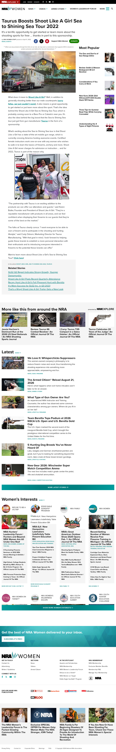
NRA (72, 546)
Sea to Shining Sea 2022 (37, 264)
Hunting (42, 460)
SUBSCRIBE (13, 639)
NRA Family (75, 508)
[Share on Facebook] (35, 40)
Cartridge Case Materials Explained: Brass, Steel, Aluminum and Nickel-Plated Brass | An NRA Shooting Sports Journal (100, 557)
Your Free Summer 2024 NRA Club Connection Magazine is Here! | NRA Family (43, 549)
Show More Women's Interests (70, 607)
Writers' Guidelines (8, 669)
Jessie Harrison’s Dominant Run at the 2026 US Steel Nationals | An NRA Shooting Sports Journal (14, 334)
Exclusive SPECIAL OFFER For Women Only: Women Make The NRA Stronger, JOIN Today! (43, 728)
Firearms (39, 374)
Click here (18, 258)
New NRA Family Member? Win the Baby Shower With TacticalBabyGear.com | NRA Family (71, 563)
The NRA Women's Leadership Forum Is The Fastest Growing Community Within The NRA (14, 729)
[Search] (112, 9)
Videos (42, 9)
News (30, 9)
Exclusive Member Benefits (98, 666)
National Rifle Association (68, 545)
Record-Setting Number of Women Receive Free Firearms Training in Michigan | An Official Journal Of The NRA (101, 538)
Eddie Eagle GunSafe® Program (46, 508)
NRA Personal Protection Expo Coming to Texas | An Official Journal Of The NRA (14, 576)
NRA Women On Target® (19, 597)
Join (24, 2)
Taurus (44, 120)
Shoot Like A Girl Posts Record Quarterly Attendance (34, 279)
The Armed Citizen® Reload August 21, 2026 (51, 381)
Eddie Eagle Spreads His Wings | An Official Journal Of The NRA (43, 569)
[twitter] (41, 40)
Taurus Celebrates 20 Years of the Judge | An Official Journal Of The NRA (100, 333)
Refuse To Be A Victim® (19, 508)
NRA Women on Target (68, 676)
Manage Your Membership (98, 673)
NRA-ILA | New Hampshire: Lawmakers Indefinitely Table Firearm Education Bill (41, 533)
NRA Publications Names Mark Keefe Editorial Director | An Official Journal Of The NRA (72, 575)
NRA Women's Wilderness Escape (47, 597)
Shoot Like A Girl (36, 97)
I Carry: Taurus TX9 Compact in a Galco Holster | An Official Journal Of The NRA (70, 333)
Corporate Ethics (30, 748)
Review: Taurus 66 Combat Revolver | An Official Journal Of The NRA (42, 333)
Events (8, 42)
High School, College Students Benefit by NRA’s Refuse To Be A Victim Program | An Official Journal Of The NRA (14, 566)
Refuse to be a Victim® (67, 673)
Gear (34, 374)
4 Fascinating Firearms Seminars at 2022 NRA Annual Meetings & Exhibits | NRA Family (13, 553)
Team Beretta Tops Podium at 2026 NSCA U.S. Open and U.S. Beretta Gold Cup (51, 421)
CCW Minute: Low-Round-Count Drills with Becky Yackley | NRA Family (99, 569)
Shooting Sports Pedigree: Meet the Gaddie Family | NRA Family (72, 552)
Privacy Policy (6, 748)
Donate (36, 2)
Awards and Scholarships (68, 663)
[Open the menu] (107, 8)
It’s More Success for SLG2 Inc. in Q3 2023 (29, 285)
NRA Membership (66, 666)
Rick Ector (101, 549)
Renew (30, 2)
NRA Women (104, 508)
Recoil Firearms (96, 546)
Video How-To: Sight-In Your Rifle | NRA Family (100, 578)
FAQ (49, 748)
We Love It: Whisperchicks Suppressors (51, 358)
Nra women (12, 544)
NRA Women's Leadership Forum (71, 669)
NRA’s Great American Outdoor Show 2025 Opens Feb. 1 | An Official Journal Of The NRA (71, 536)
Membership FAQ (95, 669)
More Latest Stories (67, 487)
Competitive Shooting (44, 480)
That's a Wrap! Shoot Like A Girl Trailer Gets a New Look (35, 289)
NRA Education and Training (42, 543)
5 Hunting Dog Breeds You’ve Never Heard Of (50, 446)
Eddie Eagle (50, 541)
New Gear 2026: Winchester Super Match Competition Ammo (49, 466)
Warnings (42, 748)
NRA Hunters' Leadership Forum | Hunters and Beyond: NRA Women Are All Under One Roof (14, 536)
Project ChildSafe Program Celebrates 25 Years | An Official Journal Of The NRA (42, 559)
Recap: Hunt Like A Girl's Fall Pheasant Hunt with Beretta (36, 282)
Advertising (6, 666)
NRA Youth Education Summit (75, 597)
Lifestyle (35, 412)
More (17, 353)
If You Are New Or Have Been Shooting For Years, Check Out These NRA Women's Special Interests (101, 729)
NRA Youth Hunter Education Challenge (104, 597)
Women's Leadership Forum (83, 8)
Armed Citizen (57, 9)
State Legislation (38, 541)
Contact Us (5, 663)
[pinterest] (47, 40)
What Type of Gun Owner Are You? (49, 397)
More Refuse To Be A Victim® (12, 586)
